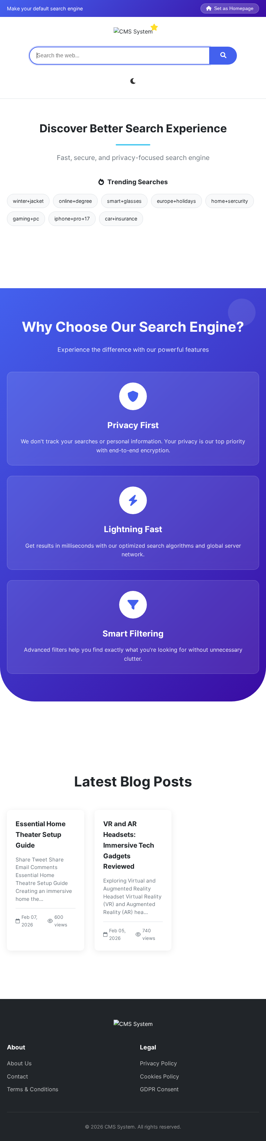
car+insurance (121, 218)
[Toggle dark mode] (133, 81)
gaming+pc (26, 218)
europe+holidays (176, 201)
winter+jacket (28, 201)
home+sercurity (229, 201)
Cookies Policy (159, 1076)
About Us (19, 1063)
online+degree (75, 201)
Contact (17, 1076)
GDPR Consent (159, 1089)
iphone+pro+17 (72, 218)
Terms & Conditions (32, 1089)
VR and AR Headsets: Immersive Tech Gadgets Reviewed (128, 845)
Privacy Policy (158, 1063)
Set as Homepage (234, 8)
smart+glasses (124, 201)
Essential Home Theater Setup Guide (40, 834)
